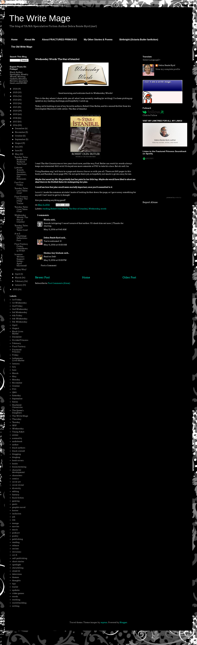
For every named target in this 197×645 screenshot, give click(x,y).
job (13, 517)
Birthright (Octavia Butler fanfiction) (138, 39)
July (17, 147)
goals (14, 504)
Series (15, 402)
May (17, 154)
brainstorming (19, 467)
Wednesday (94, 209)
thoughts (16, 580)
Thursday (16, 419)
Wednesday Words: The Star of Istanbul (21, 218)
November (20, 132)
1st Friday (16, 300)
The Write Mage (39, 18)
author (15, 445)
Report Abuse (150, 202)
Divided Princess (20, 340)
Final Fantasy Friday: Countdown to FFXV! (21, 247)
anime (15, 435)
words (103, 209)
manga (15, 523)
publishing (17, 539)
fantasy (15, 495)
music (15, 530)
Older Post (129, 277)
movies (15, 526)
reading (46, 209)
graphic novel (19, 507)
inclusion (16, 514)
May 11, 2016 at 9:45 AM (55, 229)
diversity (16, 488)
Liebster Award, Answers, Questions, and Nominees (20, 173)
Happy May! (20, 269)
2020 (15, 111)
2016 (15, 125)
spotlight (16, 565)
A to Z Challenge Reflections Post (20, 237)
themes (15, 577)
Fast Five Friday (18, 183)
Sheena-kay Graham (53, 253)
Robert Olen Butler (59, 209)
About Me (30, 39)
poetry (15, 536)
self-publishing (19, 558)
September (20, 139)
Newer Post (42, 277)
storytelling (17, 568)
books (15, 464)
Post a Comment (48, 265)
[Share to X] (62, 204)
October (19, 136)
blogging (16, 454)
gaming (15, 501)
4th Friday (17, 315)
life (13, 520)
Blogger (123, 622)
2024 (15, 96)
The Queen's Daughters (18, 411)
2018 (15, 118)
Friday (15, 355)
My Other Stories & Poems (98, 39)
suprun (104, 622)
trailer (15, 587)
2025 (15, 92)
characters (17, 475)
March (18, 278)
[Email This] (57, 204)
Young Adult (18, 432)
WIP (14, 425)
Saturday (16, 395)
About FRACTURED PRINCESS (59, 39)
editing (15, 491)
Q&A (14, 392)
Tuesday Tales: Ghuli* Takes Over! (21, 228)
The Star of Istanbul (78, 209)
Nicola (47, 220)
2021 (15, 107)
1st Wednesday (19, 303)
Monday (16, 380)
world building (19, 603)
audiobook (17, 441)
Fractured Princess (16, 351)
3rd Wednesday (19, 312)
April (18, 274)
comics (15, 479)
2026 (15, 89)
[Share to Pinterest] (68, 204)
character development (18, 471)
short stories (18, 561)
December (20, 128)
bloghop (16, 457)
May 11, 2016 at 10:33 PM (55, 260)
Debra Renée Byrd (52, 238)
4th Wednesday (19, 319)
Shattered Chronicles (17, 406)
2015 (15, 289)
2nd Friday (17, 306)
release (15, 545)
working (16, 600)
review (15, 549)
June (17, 150)
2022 (15, 103)
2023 (15, 100)
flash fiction (18, 498)
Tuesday (16, 422)
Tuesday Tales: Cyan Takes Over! (21, 209)
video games (18, 593)
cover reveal (18, 485)
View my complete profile (167, 69)
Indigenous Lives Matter (18, 359)
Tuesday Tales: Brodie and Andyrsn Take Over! (21, 160)
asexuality (17, 438)
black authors (18, 448)
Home (14, 39)
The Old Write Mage (21, 47)
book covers (18, 460)
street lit (16, 571)
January (19, 285)
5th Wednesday (19, 322)
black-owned (18, 451)
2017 (15, 122)
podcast (16, 533)
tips (14, 584)
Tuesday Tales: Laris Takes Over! (21, 190)
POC (14, 389)
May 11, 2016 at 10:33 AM (55, 245)
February (19, 281)
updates (16, 590)
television (17, 574)
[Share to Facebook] (65, 204)
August (18, 143)
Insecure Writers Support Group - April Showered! (20, 260)
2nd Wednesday (20, 309)
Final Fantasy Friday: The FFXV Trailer (21, 200)
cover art (16, 482)
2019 (15, 114)
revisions (16, 552)
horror (15, 510)
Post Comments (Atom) (59, 283)
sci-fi (14, 555)
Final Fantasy (19, 346)
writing (15, 606)
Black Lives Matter (17, 332)
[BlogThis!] (59, 204)
